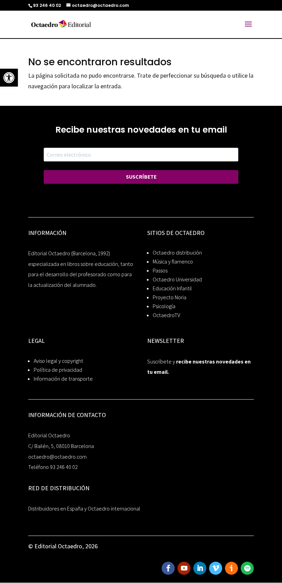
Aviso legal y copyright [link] (58, 361)
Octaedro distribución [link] (177, 252)
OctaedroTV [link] (166, 315)
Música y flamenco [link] (173, 261)
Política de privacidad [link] (58, 369)
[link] (9, 78)
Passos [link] (160, 270)
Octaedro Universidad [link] (177, 279)
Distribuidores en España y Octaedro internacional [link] (84, 508)
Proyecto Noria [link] (169, 297)
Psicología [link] (164, 306)
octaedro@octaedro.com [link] (57, 456)
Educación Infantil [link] (172, 288)
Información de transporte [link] (63, 378)
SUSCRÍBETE (141, 176)
